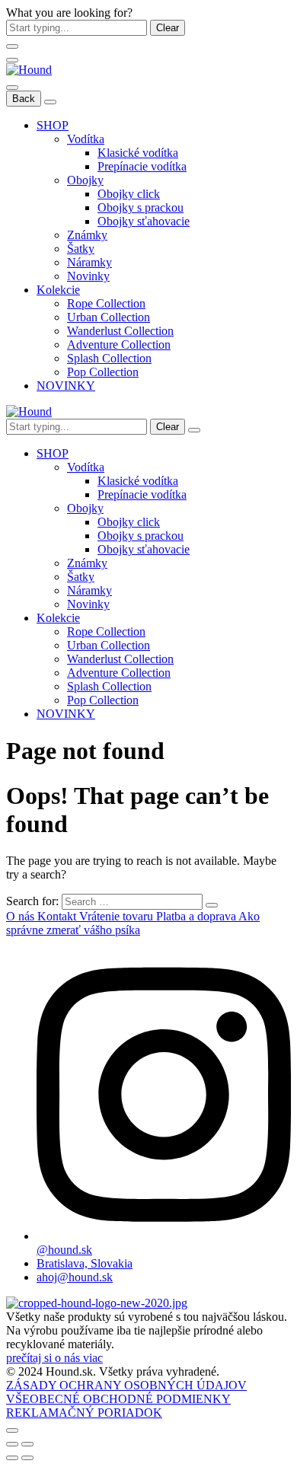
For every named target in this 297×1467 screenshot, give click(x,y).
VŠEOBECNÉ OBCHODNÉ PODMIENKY (118, 1398)
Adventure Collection (119, 344)
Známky (87, 234)
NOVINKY (66, 385)
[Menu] (12, 60)
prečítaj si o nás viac (54, 1357)
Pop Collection (103, 371)
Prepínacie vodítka (142, 166)
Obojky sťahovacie (143, 221)
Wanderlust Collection (120, 330)
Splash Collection (109, 358)
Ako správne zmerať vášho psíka (133, 923)
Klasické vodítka (137, 152)
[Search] (194, 430)
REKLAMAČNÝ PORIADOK (84, 1412)
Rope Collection (106, 303)
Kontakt (58, 916)
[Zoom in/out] (27, 1444)
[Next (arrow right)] (27, 1458)
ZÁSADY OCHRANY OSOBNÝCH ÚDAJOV (126, 1385)
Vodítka (85, 138)
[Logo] (29, 69)
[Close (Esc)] (12, 1444)
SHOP (53, 125)
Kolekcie (58, 289)
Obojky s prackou (140, 207)
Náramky (89, 262)
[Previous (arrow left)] (12, 1458)
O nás (21, 916)
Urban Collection (108, 317)
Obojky (85, 180)
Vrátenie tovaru (117, 916)
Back (23, 98)
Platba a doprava (197, 916)
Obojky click (128, 193)
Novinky (88, 275)
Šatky (80, 248)
